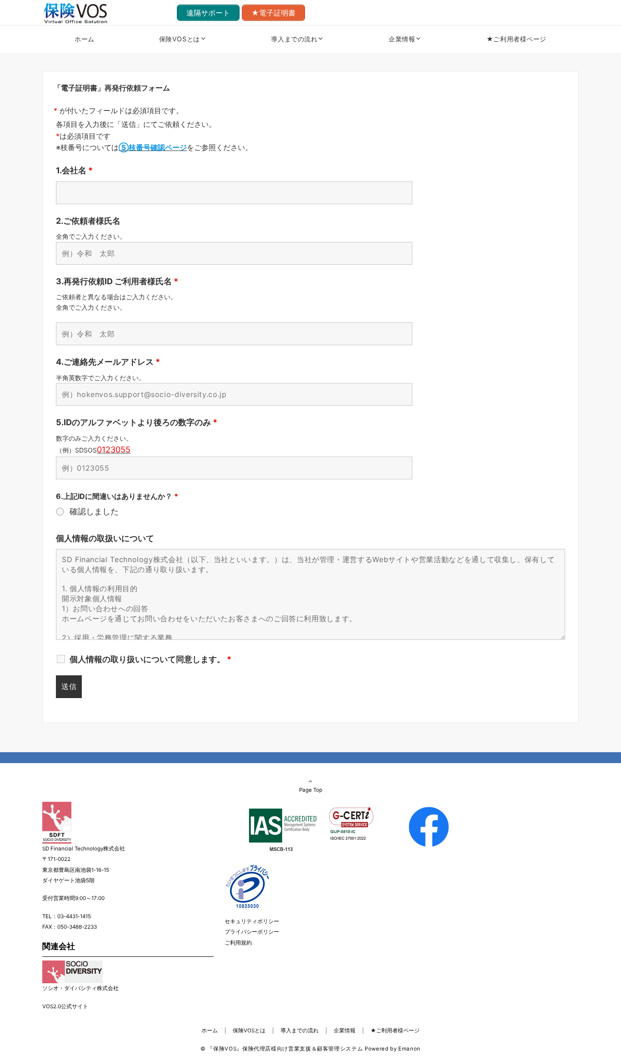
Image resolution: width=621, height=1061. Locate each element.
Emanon (409, 1049)
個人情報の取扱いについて (105, 538)
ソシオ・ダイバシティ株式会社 (80, 988)
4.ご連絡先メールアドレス (108, 362)
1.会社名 (74, 170)
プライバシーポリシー (252, 932)
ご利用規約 (238, 943)
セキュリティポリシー (252, 921)
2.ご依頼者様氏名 (88, 221)
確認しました (94, 511)
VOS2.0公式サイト (65, 1006)
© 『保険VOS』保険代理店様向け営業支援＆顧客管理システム (281, 1049)
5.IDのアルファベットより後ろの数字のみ (136, 422)
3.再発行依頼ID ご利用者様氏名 (117, 281)
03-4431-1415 (74, 916)
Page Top (310, 790)
